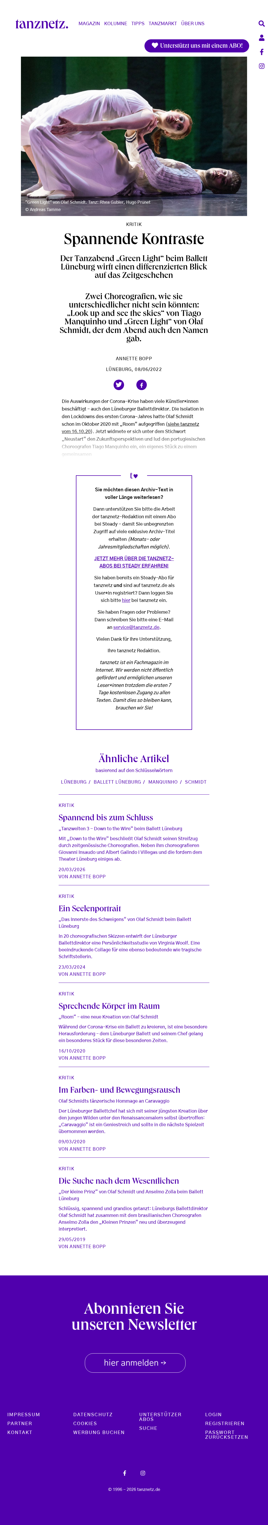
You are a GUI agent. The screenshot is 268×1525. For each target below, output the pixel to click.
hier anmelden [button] (135, 1363)
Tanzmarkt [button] (163, 23)
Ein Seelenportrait (90, 910)
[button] (119, 385)
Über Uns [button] (192, 23)
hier (126, 600)
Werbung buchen (99, 1432)
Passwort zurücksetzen (226, 1435)
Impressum (23, 1415)
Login (213, 1415)
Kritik (134, 224)
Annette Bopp (134, 359)
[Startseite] (44, 24)
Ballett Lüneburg (117, 782)
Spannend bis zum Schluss (106, 819)
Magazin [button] (89, 23)
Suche (148, 1428)
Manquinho (163, 782)
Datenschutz (93, 1415)
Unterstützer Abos (160, 1417)
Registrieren (225, 1423)
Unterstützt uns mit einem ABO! (201, 46)
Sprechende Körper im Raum (109, 1007)
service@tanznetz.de (136, 627)
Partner (19, 1423)
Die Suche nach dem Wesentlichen (119, 1182)
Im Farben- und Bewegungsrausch (119, 1091)
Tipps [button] (137, 23)
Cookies (85, 1423)
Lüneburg (74, 782)
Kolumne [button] (115, 23)
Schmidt (196, 782)
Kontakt (20, 1432)
